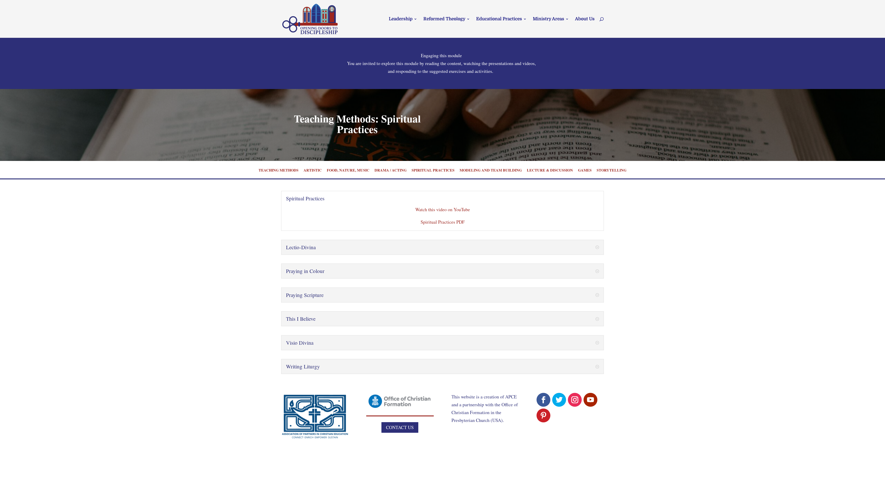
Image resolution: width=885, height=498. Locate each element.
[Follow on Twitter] (559, 400)
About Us (585, 19)
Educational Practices (499, 19)
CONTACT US (400, 427)
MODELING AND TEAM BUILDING (491, 171)
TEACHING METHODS (278, 171)
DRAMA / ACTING (391, 171)
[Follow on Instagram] (575, 400)
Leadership (401, 19)
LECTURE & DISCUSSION (550, 171)
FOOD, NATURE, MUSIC (348, 171)
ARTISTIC (313, 171)
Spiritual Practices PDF (443, 222)
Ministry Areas (548, 19)
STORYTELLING (611, 171)
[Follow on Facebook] (543, 400)
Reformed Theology (444, 19)
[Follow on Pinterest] (543, 415)
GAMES (585, 171)
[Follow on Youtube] (590, 400)
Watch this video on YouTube (442, 209)
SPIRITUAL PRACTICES (433, 171)
